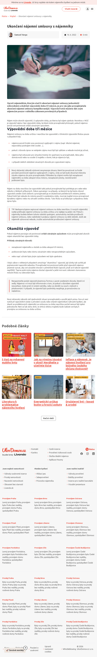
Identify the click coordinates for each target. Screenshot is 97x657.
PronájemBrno (40, 498)
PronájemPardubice (11, 548)
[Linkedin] (93, 453)
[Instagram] (87, 453)
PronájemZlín (40, 548)
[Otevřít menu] (92, 9)
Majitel (13, 16)
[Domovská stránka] (11, 9)
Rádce (4, 16)
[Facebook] (81, 453)
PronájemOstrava (74, 498)
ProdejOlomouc (73, 600)
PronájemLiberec (41, 523)
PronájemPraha (9, 498)
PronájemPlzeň (9, 523)
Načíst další (48, 418)
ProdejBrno (39, 578)
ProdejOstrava (72, 578)
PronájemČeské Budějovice (78, 548)
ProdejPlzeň (7, 600)
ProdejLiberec (40, 600)
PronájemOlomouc (74, 523)
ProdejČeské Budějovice (77, 622)
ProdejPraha (8, 578)
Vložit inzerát (71, 9)
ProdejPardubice (9, 622)
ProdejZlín (39, 622)
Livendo (27, 2)
